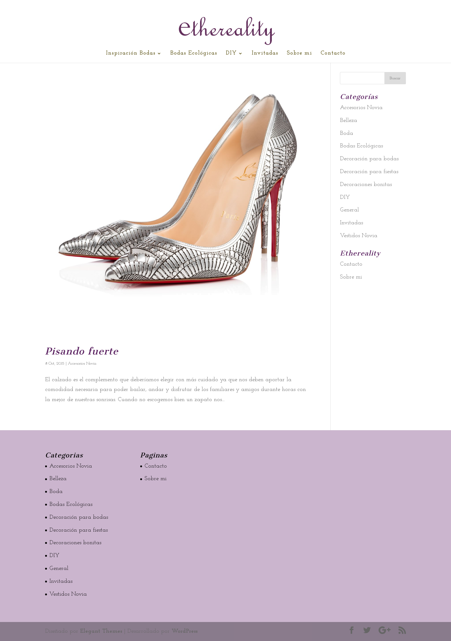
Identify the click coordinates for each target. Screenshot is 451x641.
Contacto (333, 53)
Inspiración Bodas (131, 53)
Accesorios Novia (82, 363)
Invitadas (265, 53)
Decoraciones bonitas (366, 185)
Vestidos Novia (358, 236)
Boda (346, 133)
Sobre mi (299, 53)
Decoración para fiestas (369, 172)
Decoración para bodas (369, 159)
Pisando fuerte (81, 351)
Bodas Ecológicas (193, 53)
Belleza (348, 120)
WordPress (185, 631)
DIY (231, 53)
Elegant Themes (101, 631)
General (349, 210)
